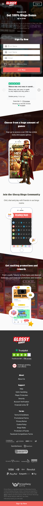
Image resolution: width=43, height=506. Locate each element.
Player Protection (21, 395)
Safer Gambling (21, 31)
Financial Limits (20, 405)
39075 (5, 494)
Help (21, 389)
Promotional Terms (21, 418)
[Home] (11, 3)
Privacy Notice (21, 421)
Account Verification (21, 402)
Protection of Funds (21, 431)
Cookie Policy (21, 424)
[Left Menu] (3, 3)
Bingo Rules (21, 428)
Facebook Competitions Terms (21, 434)
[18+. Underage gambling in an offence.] (21, 366)
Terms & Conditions (21, 415)
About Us (21, 379)
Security (21, 398)
